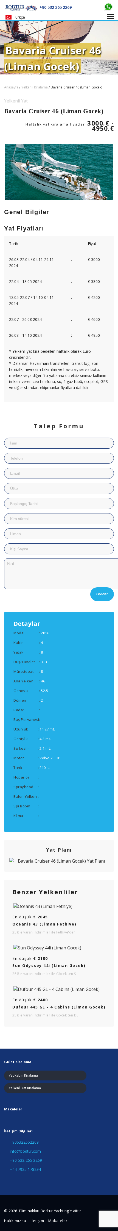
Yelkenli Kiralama (34, 87)
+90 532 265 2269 (26, 1160)
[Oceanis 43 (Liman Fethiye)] (59, 906)
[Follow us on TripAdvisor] (16, 1180)
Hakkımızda (15, 1220)
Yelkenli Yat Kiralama (25, 1088)
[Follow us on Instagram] (37, 1180)
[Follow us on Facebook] (6, 1180)
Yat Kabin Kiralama (23, 1075)
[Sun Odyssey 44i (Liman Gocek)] (59, 948)
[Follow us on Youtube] (47, 1180)
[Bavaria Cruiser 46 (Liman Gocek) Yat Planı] (59, 861)
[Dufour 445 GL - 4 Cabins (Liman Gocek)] (59, 989)
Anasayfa (11, 87)
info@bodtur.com (25, 1151)
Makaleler (58, 1220)
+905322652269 (24, 1142)
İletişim (37, 1220)
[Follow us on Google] (26, 1180)
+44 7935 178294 (25, 1169)
